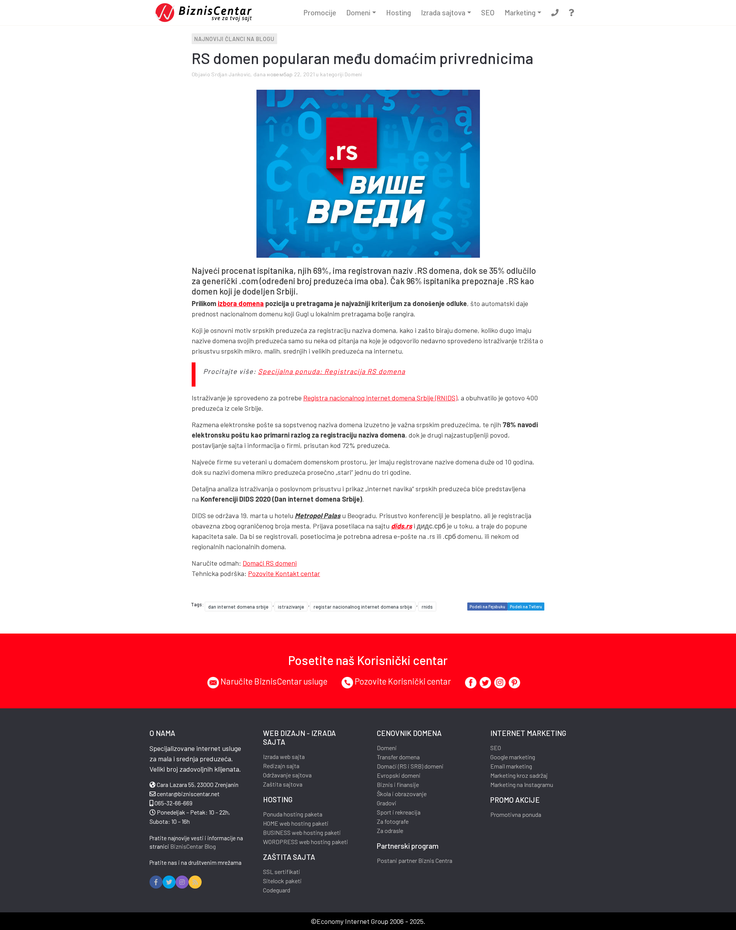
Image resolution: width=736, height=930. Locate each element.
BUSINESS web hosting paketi (302, 832)
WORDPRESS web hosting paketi (305, 841)
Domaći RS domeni (270, 563)
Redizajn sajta (281, 765)
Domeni (353, 74)
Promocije (320, 12)
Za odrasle (390, 830)
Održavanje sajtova (287, 775)
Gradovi (386, 803)
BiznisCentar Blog (193, 846)
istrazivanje (291, 607)
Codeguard (276, 890)
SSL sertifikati (281, 871)
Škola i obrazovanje (402, 793)
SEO (488, 12)
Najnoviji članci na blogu (234, 39)
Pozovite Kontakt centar (284, 573)
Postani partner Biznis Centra (414, 860)
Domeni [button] (358, 12)
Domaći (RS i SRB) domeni (410, 766)
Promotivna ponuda (515, 814)
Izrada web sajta (284, 756)
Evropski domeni (399, 775)
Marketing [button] (520, 12)
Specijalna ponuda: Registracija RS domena (331, 371)
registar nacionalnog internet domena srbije (363, 607)
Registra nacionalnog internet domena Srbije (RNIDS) (380, 397)
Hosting (398, 12)
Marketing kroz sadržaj (519, 775)
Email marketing (511, 766)
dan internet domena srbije (238, 607)
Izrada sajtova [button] (443, 12)
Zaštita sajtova (282, 784)
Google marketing (512, 756)
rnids (427, 607)
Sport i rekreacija (399, 812)
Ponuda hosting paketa (292, 814)
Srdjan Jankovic (230, 74)
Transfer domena (398, 756)
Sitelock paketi (282, 880)
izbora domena (241, 303)
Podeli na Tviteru (526, 606)
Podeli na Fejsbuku (487, 606)
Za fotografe (393, 821)
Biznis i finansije (398, 784)
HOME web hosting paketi (296, 823)
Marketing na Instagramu (521, 784)
